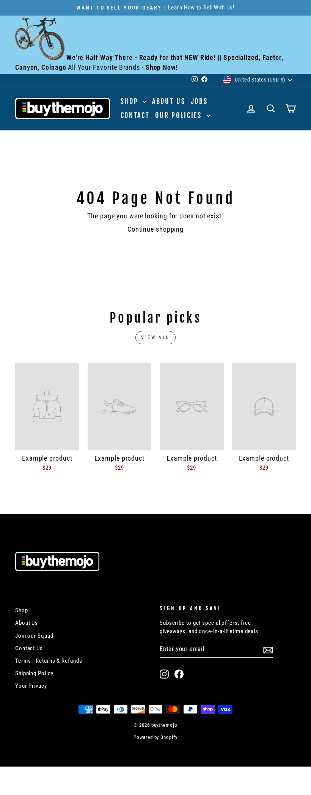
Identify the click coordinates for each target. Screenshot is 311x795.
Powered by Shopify (155, 737)
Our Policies (179, 115)
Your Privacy (31, 685)
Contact (135, 115)
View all (155, 337)
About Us (168, 101)
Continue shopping (155, 229)
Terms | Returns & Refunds (48, 660)
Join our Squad (34, 635)
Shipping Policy (34, 673)
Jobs (199, 101)
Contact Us (29, 648)
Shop (131, 101)
